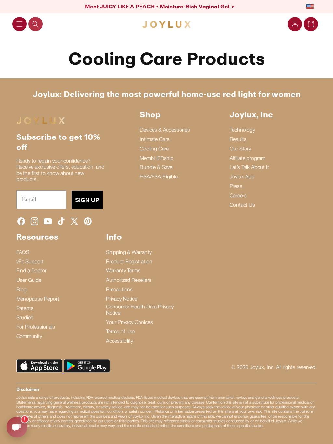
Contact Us (242, 205)
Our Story (240, 149)
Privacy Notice (121, 299)
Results (238, 139)
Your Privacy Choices (129, 322)
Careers (238, 196)
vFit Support (30, 262)
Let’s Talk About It (249, 167)
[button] (19, 24)
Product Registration (129, 262)
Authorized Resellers (129, 280)
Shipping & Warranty (129, 252)
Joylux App (242, 177)
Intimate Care (154, 139)
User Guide (28, 280)
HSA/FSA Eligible (159, 177)
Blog (21, 290)
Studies (24, 318)
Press (236, 186)
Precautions (119, 290)
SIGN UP (87, 200)
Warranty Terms (123, 271)
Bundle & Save (156, 167)
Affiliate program (247, 158)
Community (29, 336)
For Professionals (35, 327)
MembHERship (156, 158)
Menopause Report (37, 299)
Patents (24, 309)
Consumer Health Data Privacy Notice (140, 310)
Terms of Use (120, 332)
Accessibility (119, 341)
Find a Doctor (31, 271)
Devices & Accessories (165, 130)
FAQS (22, 252)
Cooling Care (154, 149)
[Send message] (17, 427)
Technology (242, 130)
